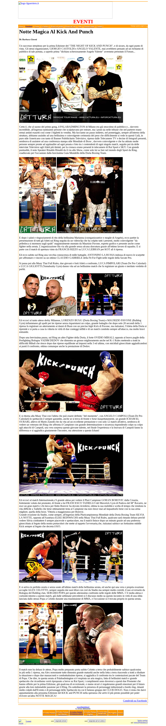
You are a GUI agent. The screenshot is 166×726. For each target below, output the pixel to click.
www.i (136, 722)
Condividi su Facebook (135, 700)
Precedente (28, 26)
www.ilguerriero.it (83, 707)
